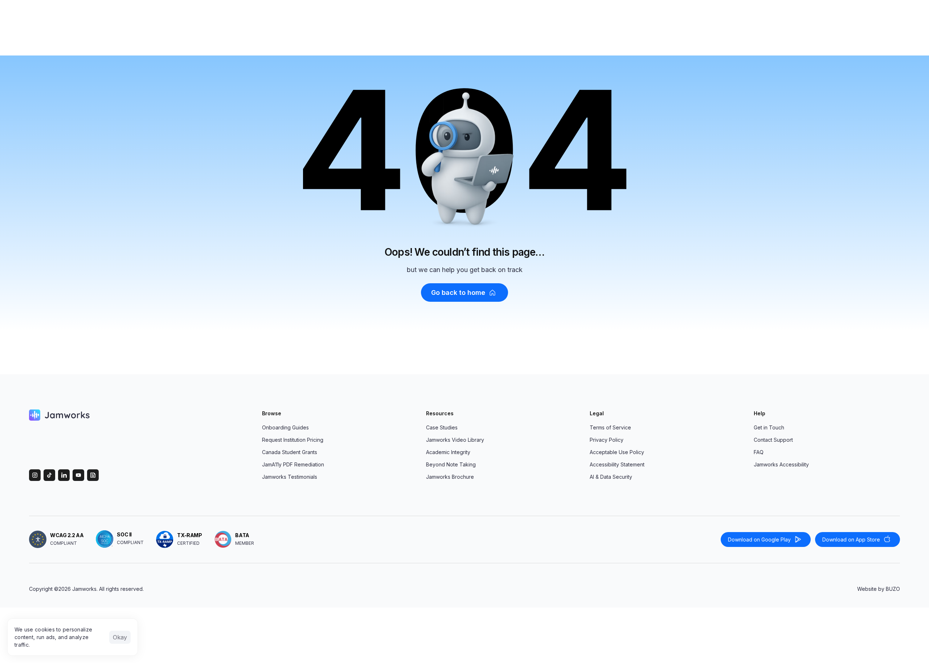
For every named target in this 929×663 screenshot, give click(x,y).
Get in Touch (769, 427)
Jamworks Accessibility (781, 464)
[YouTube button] (78, 475)
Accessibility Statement (617, 464)
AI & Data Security (611, 477)
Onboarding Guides (285, 427)
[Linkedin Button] (64, 475)
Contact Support (773, 440)
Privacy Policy (606, 440)
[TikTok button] (49, 475)
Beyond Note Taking (451, 464)
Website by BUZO (878, 589)
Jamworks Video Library (455, 440)
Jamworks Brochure (450, 477)
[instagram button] (35, 475)
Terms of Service (610, 427)
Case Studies (442, 427)
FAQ (759, 452)
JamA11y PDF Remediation (293, 464)
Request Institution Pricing (292, 440)
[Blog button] (93, 475)
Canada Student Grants (289, 452)
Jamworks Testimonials (289, 477)
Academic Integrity (448, 452)
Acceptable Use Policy (617, 452)
